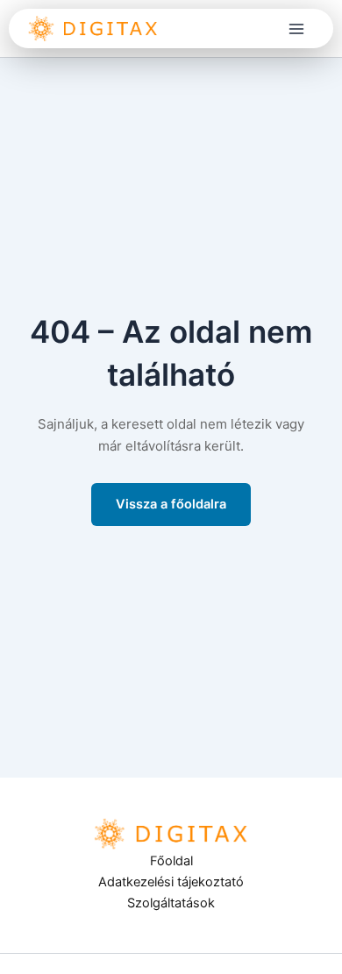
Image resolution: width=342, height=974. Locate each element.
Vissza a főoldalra (171, 504)
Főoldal (171, 861)
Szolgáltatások (171, 903)
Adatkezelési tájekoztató (171, 882)
